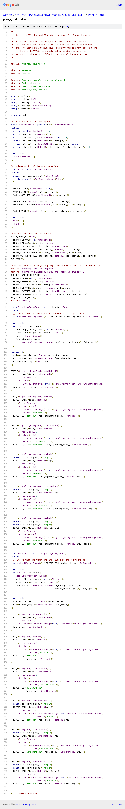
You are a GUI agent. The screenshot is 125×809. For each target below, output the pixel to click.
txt (112, 804)
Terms (35, 804)
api (102, 15)
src (17, 15)
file (65, 26)
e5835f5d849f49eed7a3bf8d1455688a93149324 (51, 15)
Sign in (119, 4)
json (119, 804)
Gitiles (18, 804)
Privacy (26, 804)
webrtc (7, 15)
